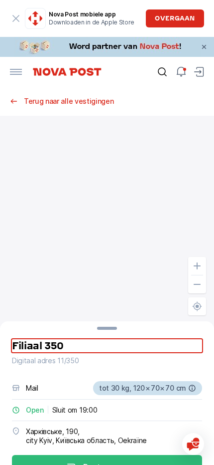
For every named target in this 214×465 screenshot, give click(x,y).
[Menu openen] (16, 72)
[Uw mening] (193, 444)
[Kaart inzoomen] (197, 266)
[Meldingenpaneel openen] (181, 72)
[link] (107, 47)
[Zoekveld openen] (162, 72)
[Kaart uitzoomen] (197, 284)
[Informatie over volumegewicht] (192, 388)
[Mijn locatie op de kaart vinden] (197, 306)
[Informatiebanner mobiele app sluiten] (16, 18)
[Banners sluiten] (204, 47)
